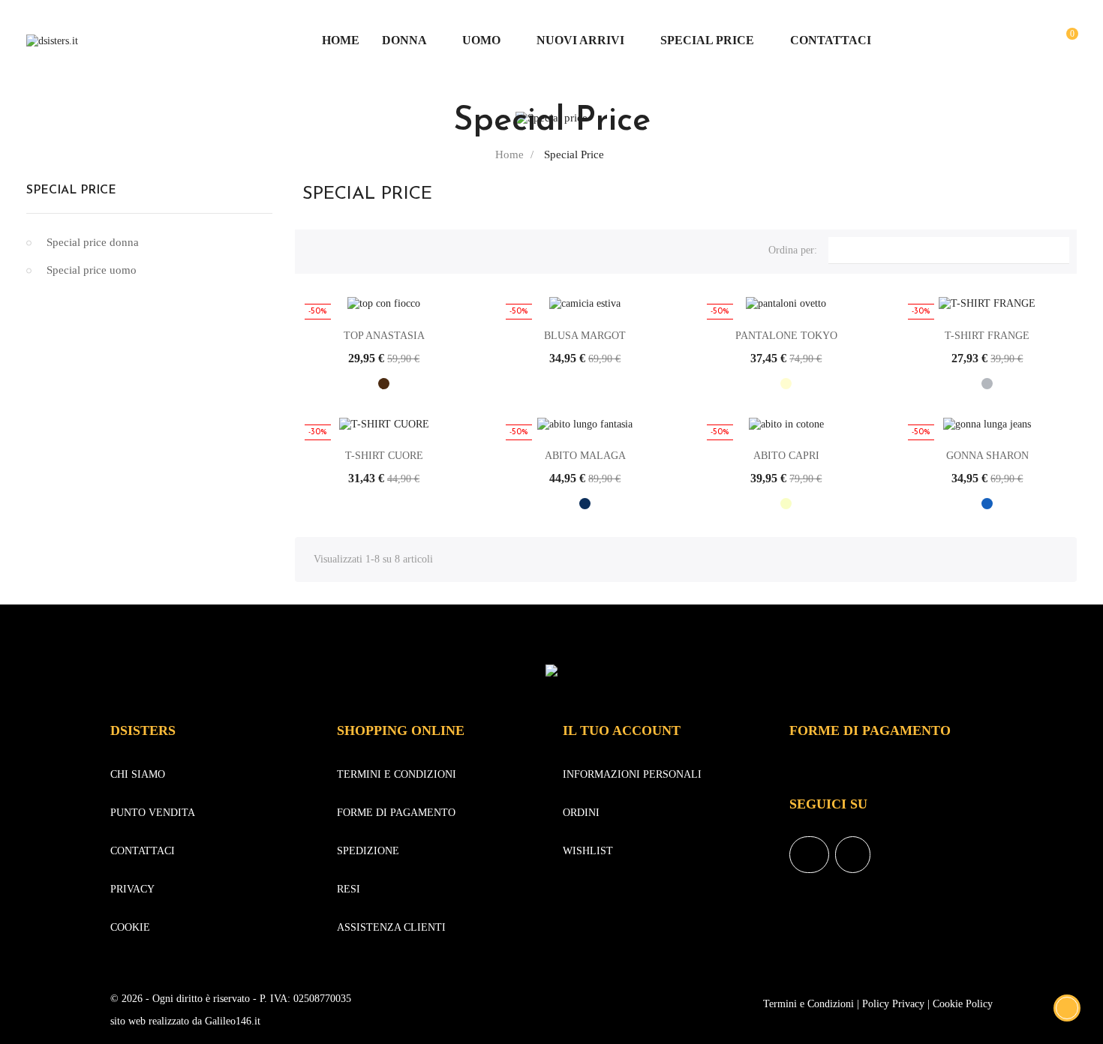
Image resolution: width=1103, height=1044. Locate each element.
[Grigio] (987, 383)
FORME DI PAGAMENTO (396, 812)
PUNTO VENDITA (152, 812)
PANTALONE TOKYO (786, 335)
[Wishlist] (1039, 40)
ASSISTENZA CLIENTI (391, 927)
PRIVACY (132, 889)
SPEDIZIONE (368, 850)
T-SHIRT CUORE (384, 455)
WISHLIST (588, 850)
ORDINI (581, 812)
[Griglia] (313, 248)
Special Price (71, 190)
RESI (348, 889)
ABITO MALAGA (585, 455)
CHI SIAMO (137, 774)
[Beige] (786, 503)
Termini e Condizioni (808, 1004)
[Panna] (786, 383)
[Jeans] (987, 503)
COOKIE (130, 927)
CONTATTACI (142, 850)
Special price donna (93, 242)
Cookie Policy (963, 1004)
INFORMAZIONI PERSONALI (632, 774)
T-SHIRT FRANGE (987, 335)
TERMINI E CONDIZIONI (396, 774)
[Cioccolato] (383, 383)
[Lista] (338, 248)
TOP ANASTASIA (384, 335)
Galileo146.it (232, 1021)
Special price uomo (92, 270)
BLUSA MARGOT (585, 335)
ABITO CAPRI (786, 455)
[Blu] (585, 503)
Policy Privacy (893, 1004)
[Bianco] (585, 383)
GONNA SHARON (987, 455)
